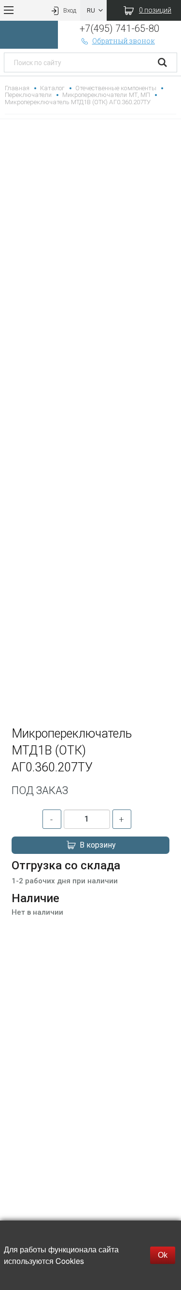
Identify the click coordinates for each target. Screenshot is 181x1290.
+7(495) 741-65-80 (119, 28)
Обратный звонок (123, 40)
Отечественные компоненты (115, 88)
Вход (69, 10)
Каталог (52, 88)
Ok (162, 1255)
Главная (17, 88)
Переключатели (28, 94)
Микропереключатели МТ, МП (106, 94)
